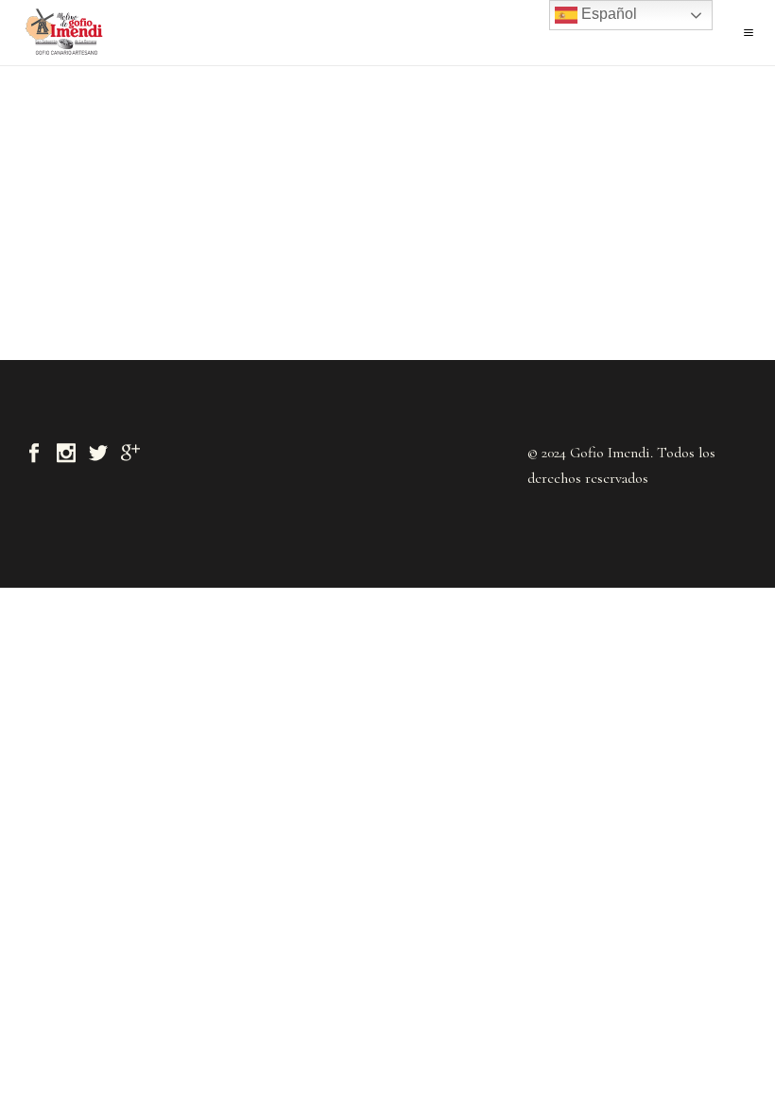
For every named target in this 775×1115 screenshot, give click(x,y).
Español (607, 14)
